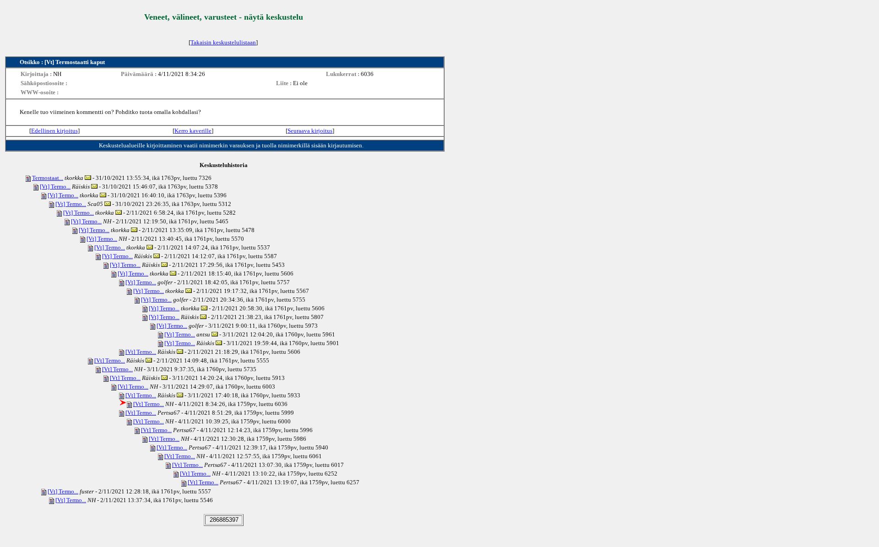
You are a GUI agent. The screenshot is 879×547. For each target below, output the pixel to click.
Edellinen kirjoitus (54, 130)
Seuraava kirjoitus (310, 130)
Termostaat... (47, 177)
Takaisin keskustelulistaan (223, 42)
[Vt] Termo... (55, 186)
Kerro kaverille (193, 130)
